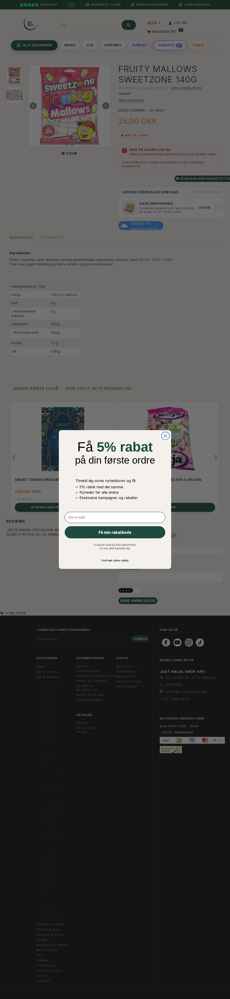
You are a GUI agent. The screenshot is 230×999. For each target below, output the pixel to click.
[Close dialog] (165, 436)
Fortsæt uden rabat (115, 560)
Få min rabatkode (115, 532)
